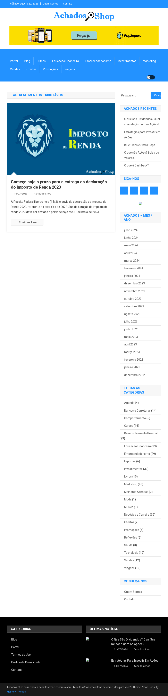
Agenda (129, 402)
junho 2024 (131, 237)
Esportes (130, 461)
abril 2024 (130, 253)
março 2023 (132, 352)
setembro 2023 (134, 306)
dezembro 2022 (134, 375)
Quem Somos (50, 3)
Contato (67, 3)
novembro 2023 (134, 291)
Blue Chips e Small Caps (139, 145)
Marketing (149, 61)
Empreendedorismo (98, 61)
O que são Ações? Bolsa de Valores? (141, 155)
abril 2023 (130, 344)
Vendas (15, 69)
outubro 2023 (133, 298)
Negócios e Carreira (136, 514)
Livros (128, 476)
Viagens (70, 69)
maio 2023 (131, 336)
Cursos (41, 61)
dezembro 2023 (134, 283)
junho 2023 (131, 329)
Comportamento (135, 418)
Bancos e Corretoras (137, 410)
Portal (14, 61)
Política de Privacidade (25, 662)
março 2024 (132, 260)
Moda (128, 499)
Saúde (128, 545)
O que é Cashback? (136, 165)
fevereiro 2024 (133, 268)
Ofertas (31, 69)
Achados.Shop (42, 193)
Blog (27, 61)
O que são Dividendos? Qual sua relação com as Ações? (142, 121)
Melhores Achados (136, 491)
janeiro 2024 (132, 275)
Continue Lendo (29, 222)
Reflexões (130, 537)
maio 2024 (131, 245)
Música (128, 507)
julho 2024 (130, 230)
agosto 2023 (132, 314)
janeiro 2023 (132, 367)
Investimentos (127, 61)
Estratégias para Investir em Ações (142, 134)
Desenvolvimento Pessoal (141, 433)
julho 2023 (130, 321)
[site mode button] (151, 77)
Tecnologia (131, 552)
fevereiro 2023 (133, 359)
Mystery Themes (16, 691)
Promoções (50, 69)
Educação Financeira (65, 61)
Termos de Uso (21, 654)
